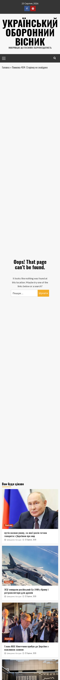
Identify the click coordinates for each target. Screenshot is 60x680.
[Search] (55, 58)
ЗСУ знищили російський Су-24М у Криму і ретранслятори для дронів (26, 591)
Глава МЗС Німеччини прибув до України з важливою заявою (26, 648)
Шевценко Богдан (14, 540)
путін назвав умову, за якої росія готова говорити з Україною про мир (25, 534)
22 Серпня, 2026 (30, 539)
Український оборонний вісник (30, 32)
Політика (8, 525)
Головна (6, 67)
